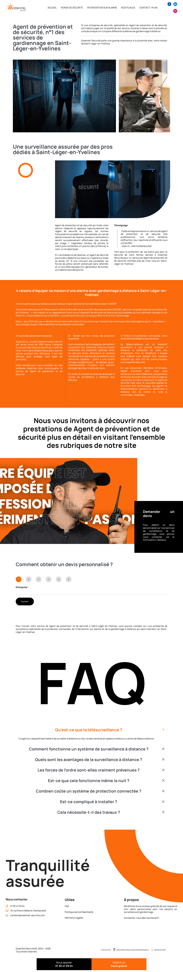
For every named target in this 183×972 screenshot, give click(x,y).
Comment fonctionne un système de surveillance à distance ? (88, 749)
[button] (91, 729)
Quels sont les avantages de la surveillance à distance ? (88, 759)
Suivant (24, 601)
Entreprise (22, 587)
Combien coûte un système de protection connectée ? (88, 791)
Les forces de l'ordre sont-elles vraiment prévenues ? (89, 770)
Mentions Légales (74, 917)
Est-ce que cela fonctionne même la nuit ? (88, 780)
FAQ (67, 906)
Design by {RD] (160, 950)
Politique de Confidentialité (79, 912)
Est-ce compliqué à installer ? (88, 801)
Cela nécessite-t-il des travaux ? (88, 812)
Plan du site (106, 950)
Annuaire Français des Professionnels (132, 950)
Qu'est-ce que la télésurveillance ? (88, 729)
